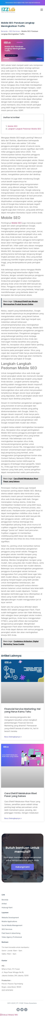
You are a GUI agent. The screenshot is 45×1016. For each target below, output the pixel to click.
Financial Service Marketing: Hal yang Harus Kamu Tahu (22, 710)
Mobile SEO (12, 126)
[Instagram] (25, 1009)
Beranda (4, 31)
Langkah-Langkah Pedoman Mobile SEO (24, 129)
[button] (9, 1015)
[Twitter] (22, 1009)
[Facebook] (18, 1009)
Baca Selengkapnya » (13, 737)
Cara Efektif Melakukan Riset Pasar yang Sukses (20, 795)
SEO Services (14, 31)
